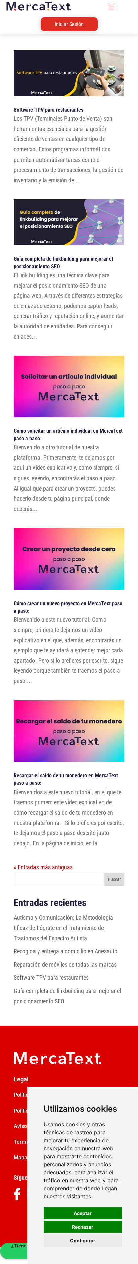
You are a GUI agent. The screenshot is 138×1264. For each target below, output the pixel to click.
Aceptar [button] (83, 1213)
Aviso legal (27, 1126)
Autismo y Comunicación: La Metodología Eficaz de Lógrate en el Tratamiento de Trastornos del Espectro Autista (63, 927)
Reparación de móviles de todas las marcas (65, 964)
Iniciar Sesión (69, 24)
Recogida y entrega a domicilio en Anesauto (65, 951)
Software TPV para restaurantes (48, 110)
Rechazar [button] (82, 1227)
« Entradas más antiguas (43, 867)
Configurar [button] (82, 1240)
